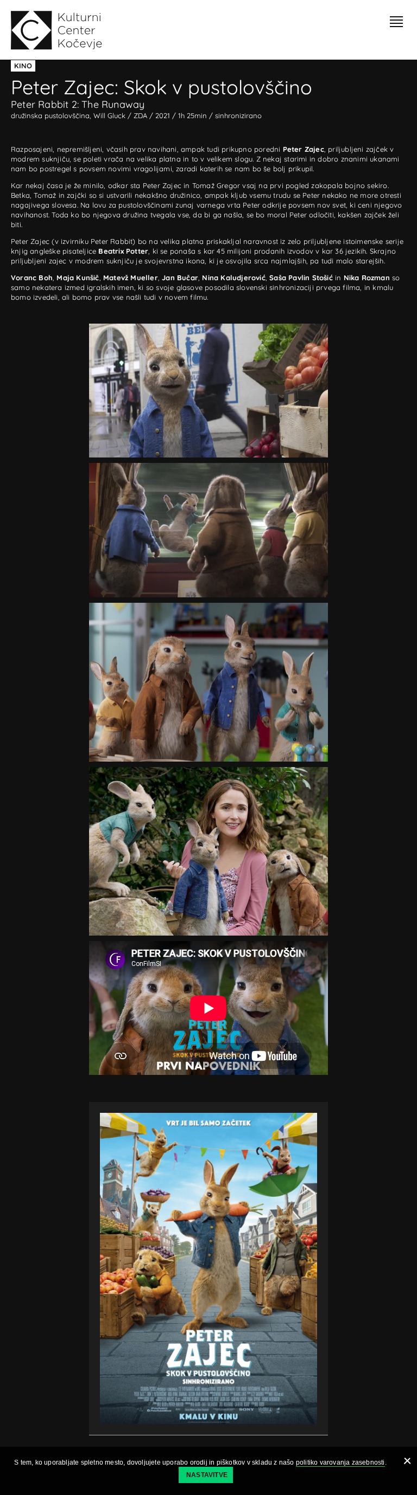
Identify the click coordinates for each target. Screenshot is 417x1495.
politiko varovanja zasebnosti (340, 1462)
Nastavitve (207, 1475)
